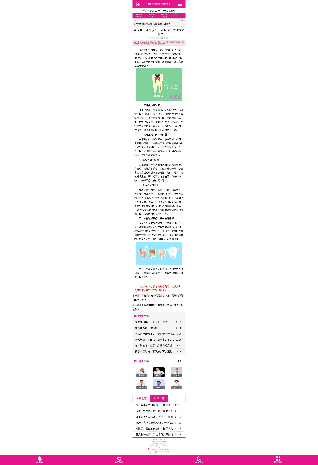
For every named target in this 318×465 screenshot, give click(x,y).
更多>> (181, 361)
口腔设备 (139, 17)
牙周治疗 (158, 24)
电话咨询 (119, 462)
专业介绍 (177, 14)
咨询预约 (199, 462)
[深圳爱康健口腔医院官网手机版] (159, 4)
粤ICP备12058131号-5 (164, 453)
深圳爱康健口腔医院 (143, 24)
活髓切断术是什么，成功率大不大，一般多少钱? (155, 339)
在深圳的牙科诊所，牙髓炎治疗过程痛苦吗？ (155, 345)
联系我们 (152, 17)
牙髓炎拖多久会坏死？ (147, 328)
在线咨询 (164, 17)
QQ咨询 (39, 462)
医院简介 (139, 14)
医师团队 (164, 14)
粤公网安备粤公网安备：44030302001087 (159, 449)
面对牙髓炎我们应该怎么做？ (151, 322)
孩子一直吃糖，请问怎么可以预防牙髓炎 (155, 351)
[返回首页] (137, 4)
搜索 (182, 20)
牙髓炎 (167, 24)
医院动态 (152, 14)
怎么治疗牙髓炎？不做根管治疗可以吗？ (155, 333)
